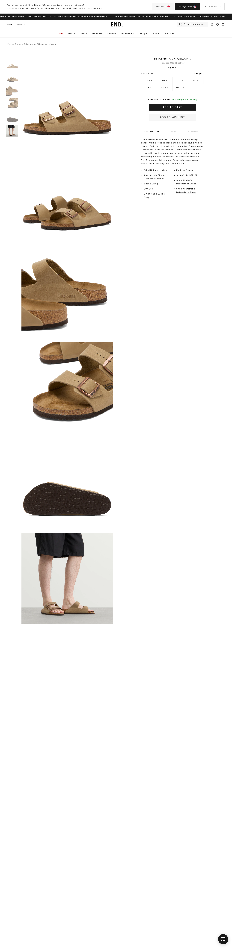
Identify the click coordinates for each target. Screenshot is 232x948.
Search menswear (193, 24)
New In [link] (71, 33)
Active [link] (155, 33)
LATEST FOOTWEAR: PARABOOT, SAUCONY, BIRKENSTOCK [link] (76, 17)
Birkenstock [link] (152, 139)
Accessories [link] (127, 33)
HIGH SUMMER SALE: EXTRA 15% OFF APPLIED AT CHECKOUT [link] (138, 17)
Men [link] (9, 24)
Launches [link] (169, 33)
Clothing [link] (111, 33)
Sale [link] (60, 33)
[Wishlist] (217, 24)
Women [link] (21, 24)
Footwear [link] (97, 33)
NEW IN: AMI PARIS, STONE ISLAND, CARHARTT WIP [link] (197, 17)
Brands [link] (83, 33)
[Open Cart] (223, 24)
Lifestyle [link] (143, 33)
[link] (116, 24)
